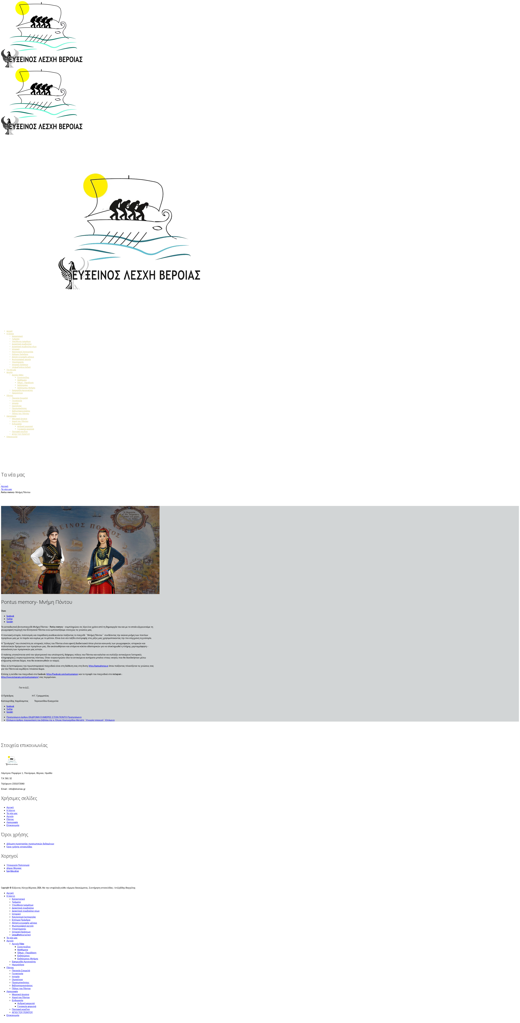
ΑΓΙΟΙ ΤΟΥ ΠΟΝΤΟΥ (21, 434)
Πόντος (9, 395)
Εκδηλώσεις (22, 385)
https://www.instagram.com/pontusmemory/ (20, 677)
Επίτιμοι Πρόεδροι (20, 354)
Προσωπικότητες (19, 408)
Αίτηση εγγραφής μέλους (23, 357)
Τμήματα (15, 338)
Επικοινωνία (11, 436)
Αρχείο (9, 372)
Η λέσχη (10, 333)
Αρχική (9, 331)
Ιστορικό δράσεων (20, 364)
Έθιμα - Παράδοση (25, 382)
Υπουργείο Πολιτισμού (17, 865)
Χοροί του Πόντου (20, 421)
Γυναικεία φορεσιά (25, 429)
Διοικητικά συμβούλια (21, 344)
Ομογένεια (16, 405)
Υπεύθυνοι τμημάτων (21, 341)
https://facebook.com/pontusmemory (62, 674)
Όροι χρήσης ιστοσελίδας (19, 846)
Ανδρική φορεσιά (25, 426)
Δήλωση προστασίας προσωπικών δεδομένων (30, 843)
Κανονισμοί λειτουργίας (22, 351)
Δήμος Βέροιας (14, 868)
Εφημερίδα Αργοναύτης (22, 390)
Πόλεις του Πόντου (20, 413)
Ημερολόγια (17, 393)
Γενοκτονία (17, 400)
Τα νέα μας (11, 369)
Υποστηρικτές (18, 362)
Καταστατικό (17, 336)
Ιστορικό (16, 349)
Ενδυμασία (17, 423)
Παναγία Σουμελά (20, 398)
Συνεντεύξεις (23, 377)
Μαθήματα (22, 380)
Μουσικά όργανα (19, 418)
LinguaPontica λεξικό (21, 367)
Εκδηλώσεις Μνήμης (26, 387)
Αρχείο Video (17, 375)
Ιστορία (15, 403)
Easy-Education (12, 871)
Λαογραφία (11, 416)
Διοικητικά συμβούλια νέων (24, 346)
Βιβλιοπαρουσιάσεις (21, 411)
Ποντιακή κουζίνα (19, 431)
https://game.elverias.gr (98, 665)
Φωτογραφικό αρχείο (21, 359)
